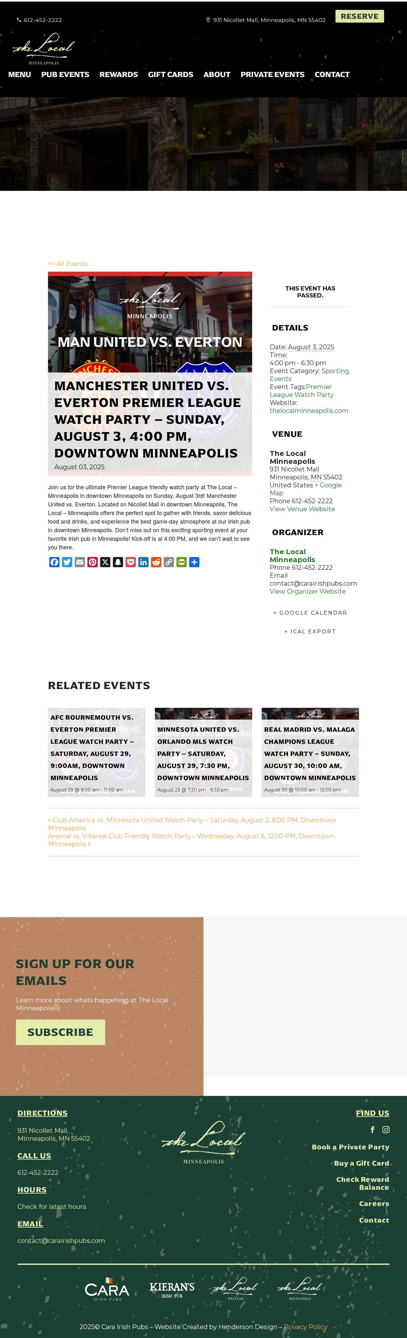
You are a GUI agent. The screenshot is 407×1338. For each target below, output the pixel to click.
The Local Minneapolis (292, 555)
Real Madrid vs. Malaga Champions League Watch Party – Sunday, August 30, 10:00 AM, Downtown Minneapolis (310, 754)
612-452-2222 (38, 1172)
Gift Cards (170, 74)
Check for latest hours (51, 1206)
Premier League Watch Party (302, 391)
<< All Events (68, 264)
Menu (19, 74)
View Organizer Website (308, 591)
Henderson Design (247, 1327)
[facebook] (372, 1129)
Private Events (273, 74)
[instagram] (386, 1129)
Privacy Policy (306, 1327)
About (217, 74)
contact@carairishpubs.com (61, 1240)
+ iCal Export (310, 632)
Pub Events (65, 74)
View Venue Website (302, 509)
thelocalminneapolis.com (309, 411)
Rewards (119, 74)
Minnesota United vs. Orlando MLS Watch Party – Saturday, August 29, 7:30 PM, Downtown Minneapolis (203, 754)
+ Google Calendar (310, 613)
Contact (332, 74)
